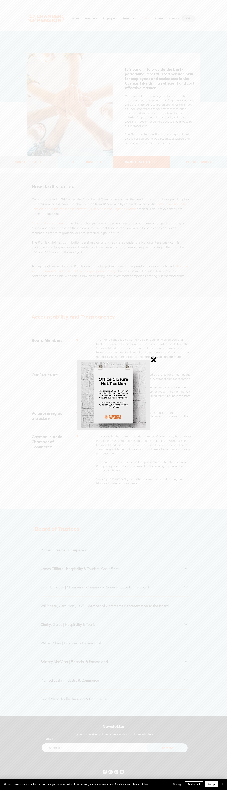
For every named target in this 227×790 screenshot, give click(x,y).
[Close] (223, 784)
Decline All (194, 784)
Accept (211, 784)
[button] (153, 359)
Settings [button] (177, 784)
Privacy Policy (140, 784)
